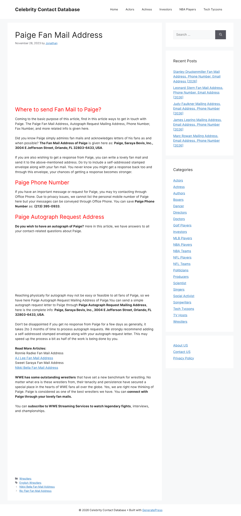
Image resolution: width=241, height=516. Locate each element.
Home (114, 9)
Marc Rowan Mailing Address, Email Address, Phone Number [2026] (196, 140)
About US (180, 345)
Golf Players (182, 225)
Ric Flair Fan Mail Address (35, 490)
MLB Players (182, 238)
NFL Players (182, 257)
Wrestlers (25, 478)
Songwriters (182, 302)
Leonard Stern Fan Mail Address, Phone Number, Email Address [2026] (198, 92)
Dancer (178, 206)
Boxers (178, 200)
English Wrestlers (30, 482)
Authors (179, 193)
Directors (180, 212)
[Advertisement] (84, 78)
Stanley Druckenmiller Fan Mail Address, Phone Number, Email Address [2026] (196, 76)
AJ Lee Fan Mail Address (34, 358)
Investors (165, 9)
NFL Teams (182, 264)
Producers (181, 277)
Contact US (182, 352)
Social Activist (183, 296)
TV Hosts (180, 315)
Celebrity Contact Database (47, 9)
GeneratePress (152, 510)
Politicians (180, 270)
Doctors (179, 219)
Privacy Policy (183, 358)
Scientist (179, 283)
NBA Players (187, 9)
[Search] (220, 34)
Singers (179, 289)
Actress (147, 9)
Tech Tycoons (213, 9)
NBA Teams (182, 251)
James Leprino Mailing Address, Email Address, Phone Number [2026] (197, 124)
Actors (130, 9)
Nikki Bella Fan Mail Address (36, 368)
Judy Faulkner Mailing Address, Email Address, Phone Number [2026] (197, 108)
